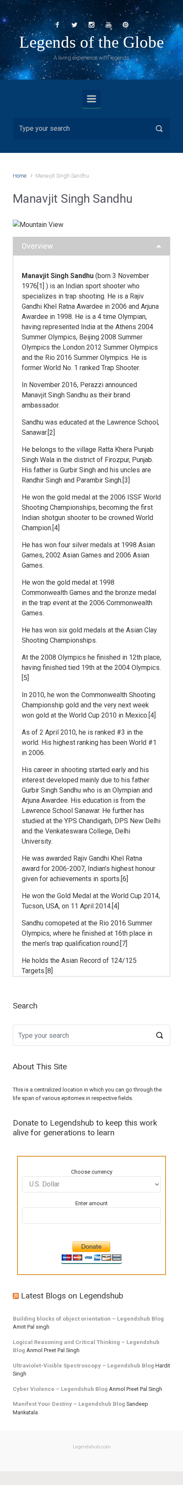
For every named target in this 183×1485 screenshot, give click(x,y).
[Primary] (91, 99)
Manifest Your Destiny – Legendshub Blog (69, 1404)
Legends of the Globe (91, 42)
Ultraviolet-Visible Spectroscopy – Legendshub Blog (83, 1365)
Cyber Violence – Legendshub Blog (60, 1389)
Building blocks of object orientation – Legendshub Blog (88, 1319)
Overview (37, 245)
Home (19, 175)
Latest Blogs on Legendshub (72, 1295)
